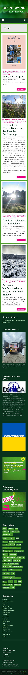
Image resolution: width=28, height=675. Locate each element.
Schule (4, 584)
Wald (7, 216)
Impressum (5, 648)
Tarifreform (10, 584)
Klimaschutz (7, 566)
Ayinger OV (6, 531)
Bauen (17, 538)
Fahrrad (5, 554)
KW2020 (10, 570)
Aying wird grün (8, 538)
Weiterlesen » (21, 89)
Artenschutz (14, 119)
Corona (5, 544)
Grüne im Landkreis (7, 662)
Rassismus (5, 627)
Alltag (4, 528)
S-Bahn (11, 581)
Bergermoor (5, 541)
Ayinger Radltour (15, 531)
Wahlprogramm (6, 587)
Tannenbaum (23, 280)
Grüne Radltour (7, 560)
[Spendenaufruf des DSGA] (14, 393)
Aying (6, 71)
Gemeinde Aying (6, 652)
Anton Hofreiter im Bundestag (10, 664)
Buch (9, 71)
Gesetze (11, 121)
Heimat (4, 563)
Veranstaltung (6, 634)
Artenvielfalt (6, 215)
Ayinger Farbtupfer (13, 76)
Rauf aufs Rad (6, 629)
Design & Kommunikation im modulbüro (17, 673)
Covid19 (19, 544)
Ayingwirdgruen (7, 534)
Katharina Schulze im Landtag (10, 666)
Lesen (17, 71)
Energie (10, 548)
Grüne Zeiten (5, 614)
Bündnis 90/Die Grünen (8, 660)
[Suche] (25, 20)
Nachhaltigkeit (11, 122)
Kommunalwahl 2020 (17, 566)
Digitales (4, 605)
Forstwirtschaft (18, 215)
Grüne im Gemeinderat (9, 557)
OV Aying (5, 581)
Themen (4, 633)
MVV (13, 573)
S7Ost (20, 581)
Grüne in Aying (10, 72)
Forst (14, 215)
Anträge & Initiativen (8, 601)
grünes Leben (10, 280)
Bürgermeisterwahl (18, 541)
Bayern (23, 119)
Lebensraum (16, 72)
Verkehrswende (17, 584)
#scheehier (7, 119)
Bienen (11, 541)
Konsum (5, 570)
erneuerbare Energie (18, 551)
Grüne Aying (14, 8)
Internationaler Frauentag (13, 563)
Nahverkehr (18, 578)
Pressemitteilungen (7, 625)
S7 (15, 581)
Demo (4, 548)
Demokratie (5, 603)
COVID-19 (12, 544)
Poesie (21, 71)
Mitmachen (5, 654)
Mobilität (6, 574)
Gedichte (13, 71)
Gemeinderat (12, 554)
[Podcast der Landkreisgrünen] (14, 510)
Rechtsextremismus (7, 631)
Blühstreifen (5, 121)
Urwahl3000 (23, 671)
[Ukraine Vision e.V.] (14, 362)
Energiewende (7, 551)
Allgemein (4, 72)
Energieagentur (17, 548)
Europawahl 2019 (7, 608)
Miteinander (22, 72)
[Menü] (3, 20)
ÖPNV (12, 587)
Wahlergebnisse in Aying (8, 650)
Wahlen (4, 636)
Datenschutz (5, 656)
